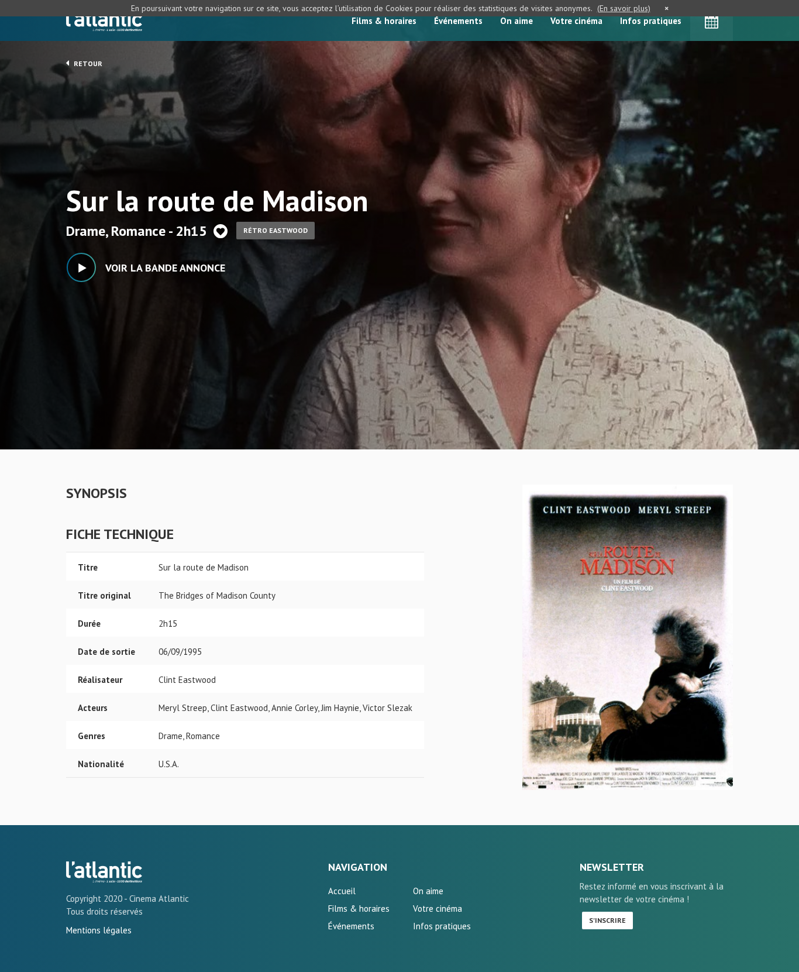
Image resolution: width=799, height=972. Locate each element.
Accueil (342, 891)
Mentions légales (99, 930)
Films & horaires (384, 20)
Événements (458, 20)
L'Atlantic (104, 20)
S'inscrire (607, 920)
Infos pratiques (650, 20)
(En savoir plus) (623, 8)
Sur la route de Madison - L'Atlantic (104, 872)
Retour (87, 63)
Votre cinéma (576, 20)
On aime (516, 20)
